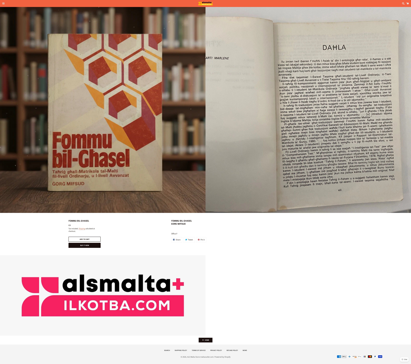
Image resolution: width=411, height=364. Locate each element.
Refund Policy (232, 350)
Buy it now (84, 245)
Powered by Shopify (222, 357)
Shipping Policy (181, 350)
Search (167, 350)
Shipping (82, 228)
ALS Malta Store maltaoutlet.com (200, 357)
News (245, 350)
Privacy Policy (216, 350)
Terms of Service (199, 350)
